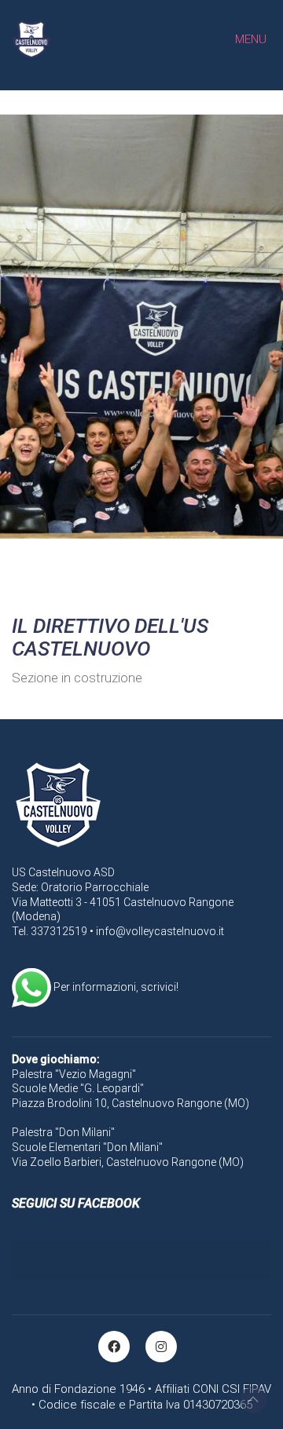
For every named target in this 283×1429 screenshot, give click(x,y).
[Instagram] (161, 1346)
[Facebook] (114, 1346)
